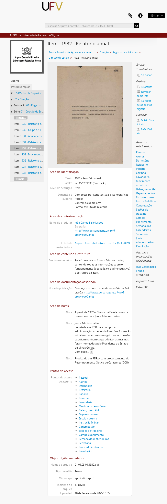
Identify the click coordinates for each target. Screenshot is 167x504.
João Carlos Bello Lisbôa (89, 222)
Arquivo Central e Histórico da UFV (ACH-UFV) (102, 243)
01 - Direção (22, 99)
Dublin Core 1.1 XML (145, 122)
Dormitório (85, 386)
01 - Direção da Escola (33, 111)
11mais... (20, 117)
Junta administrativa (91, 447)
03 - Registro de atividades (42, 105)
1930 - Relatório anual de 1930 (38, 124)
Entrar (155, 15)
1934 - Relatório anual (33, 166)
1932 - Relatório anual (33, 148)
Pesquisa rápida (20, 87)
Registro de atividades (125, 52)
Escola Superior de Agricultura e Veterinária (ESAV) (73, 52)
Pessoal (83, 377)
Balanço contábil (89, 410)
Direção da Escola (59, 57)
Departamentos (88, 414)
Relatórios (146, 87)
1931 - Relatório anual (33, 142)
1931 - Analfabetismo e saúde (38, 136)
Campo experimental (91, 435)
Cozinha (84, 398)
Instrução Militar (89, 422)
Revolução (85, 451)
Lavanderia (85, 402)
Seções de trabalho (90, 431)
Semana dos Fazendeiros (94, 439)
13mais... (20, 179)
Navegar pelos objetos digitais (144, 105)
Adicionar (146, 75)
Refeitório (85, 390)
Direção (104, 52)
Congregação (87, 426)
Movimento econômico (93, 406)
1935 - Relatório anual (33, 173)
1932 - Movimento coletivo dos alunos (43, 154)
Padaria (83, 394)
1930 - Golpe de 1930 (32, 130)
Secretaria (85, 443)
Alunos (83, 382)
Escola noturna (88, 418)
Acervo (15, 81)
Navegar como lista (144, 94)
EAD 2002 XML (144, 131)
